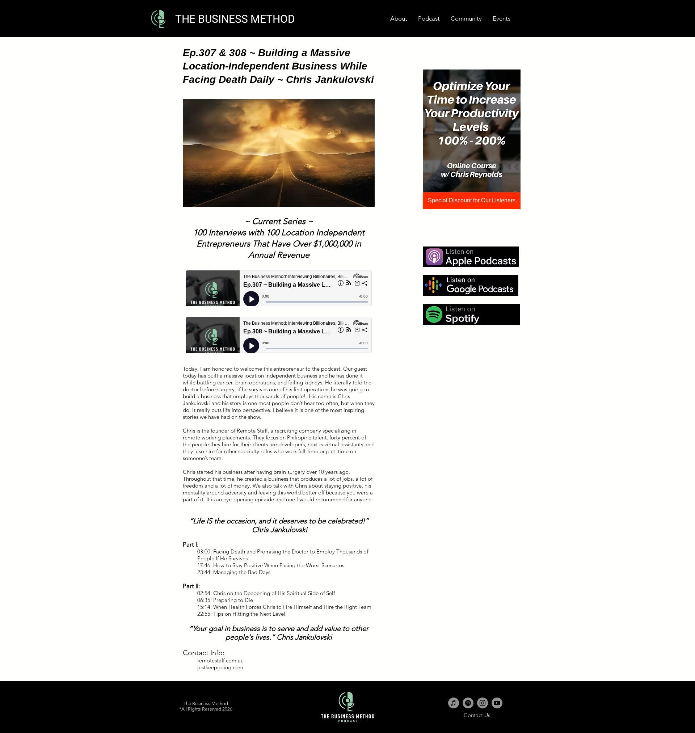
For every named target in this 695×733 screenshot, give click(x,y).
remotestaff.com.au (220, 660)
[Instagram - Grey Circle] (482, 703)
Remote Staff (252, 430)
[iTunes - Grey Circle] (453, 703)
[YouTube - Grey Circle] (497, 703)
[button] (501, 18)
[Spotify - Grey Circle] (468, 703)
